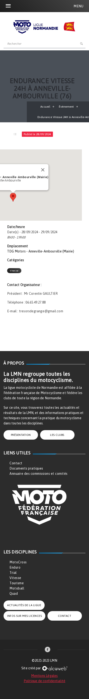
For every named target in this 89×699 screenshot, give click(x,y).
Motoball (16, 588)
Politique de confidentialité (45, 681)
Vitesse (14, 270)
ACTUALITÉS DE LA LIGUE (24, 605)
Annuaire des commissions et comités (38, 474)
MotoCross (18, 562)
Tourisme (16, 583)
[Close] (42, 170)
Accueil (45, 106)
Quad (13, 593)
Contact (16, 463)
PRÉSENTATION (21, 435)
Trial (13, 573)
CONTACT (64, 616)
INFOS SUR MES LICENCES (24, 616)
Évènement (66, 106)
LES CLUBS (57, 435)
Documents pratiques (26, 468)
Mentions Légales (44, 676)
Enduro (14, 567)
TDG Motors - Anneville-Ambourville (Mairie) (40, 251)
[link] (48, 650)
